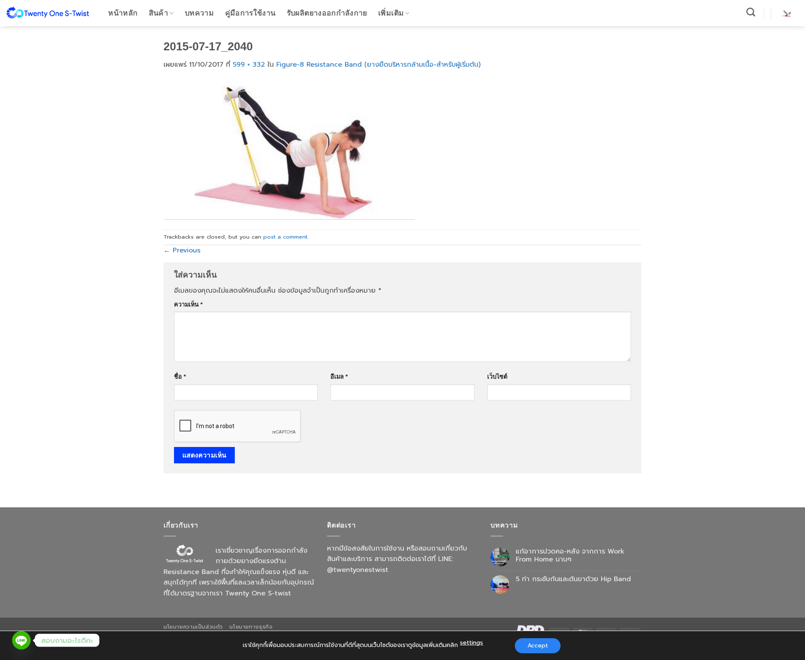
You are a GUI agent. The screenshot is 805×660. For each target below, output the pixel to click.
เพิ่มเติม (391, 13)
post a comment (285, 237)
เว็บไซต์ (497, 376)
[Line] (21, 640)
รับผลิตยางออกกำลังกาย (327, 13)
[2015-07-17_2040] (289, 150)
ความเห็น (188, 304)
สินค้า (158, 13)
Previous (182, 250)
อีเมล (339, 376)
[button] (786, 13)
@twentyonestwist (357, 570)
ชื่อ (180, 376)
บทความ (199, 13)
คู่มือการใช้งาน (250, 13)
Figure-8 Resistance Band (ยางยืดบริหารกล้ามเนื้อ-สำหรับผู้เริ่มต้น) (378, 65)
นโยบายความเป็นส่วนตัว (193, 627)
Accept (537, 645)
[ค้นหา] (751, 12)
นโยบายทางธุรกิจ (251, 627)
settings (471, 642)
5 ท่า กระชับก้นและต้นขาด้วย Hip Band (573, 579)
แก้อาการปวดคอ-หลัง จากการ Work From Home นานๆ (570, 556)
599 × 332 (249, 65)
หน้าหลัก (123, 13)
